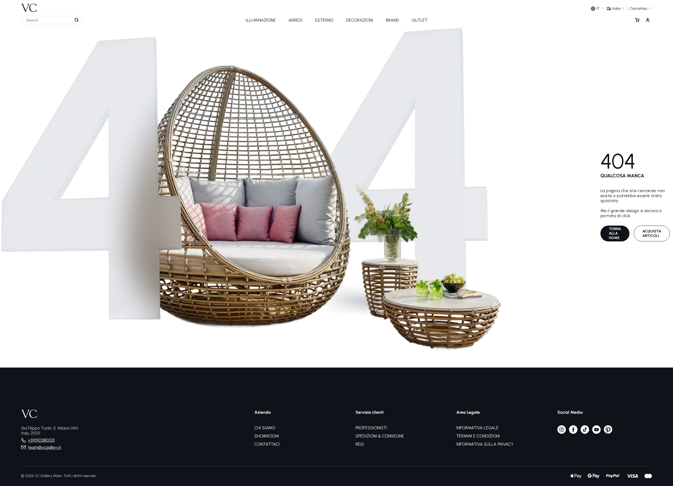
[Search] (76, 20)
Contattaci (267, 444)
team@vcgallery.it (44, 447)
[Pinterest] (608, 432)
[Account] (647, 20)
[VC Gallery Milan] (29, 6)
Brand (392, 20)
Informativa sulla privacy (485, 444)
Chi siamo (264, 427)
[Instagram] (561, 432)
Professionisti (371, 427)
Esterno (324, 20)
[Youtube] (596, 432)
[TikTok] (585, 432)
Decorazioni (359, 20)
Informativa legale (477, 427)
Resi (360, 444)
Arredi (295, 20)
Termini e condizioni (478, 436)
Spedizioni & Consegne (380, 436)
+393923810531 (41, 440)
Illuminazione (261, 20)
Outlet (420, 20)
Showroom (266, 436)
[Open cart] (637, 20)
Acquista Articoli (651, 233)
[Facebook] (573, 432)
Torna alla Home (615, 233)
